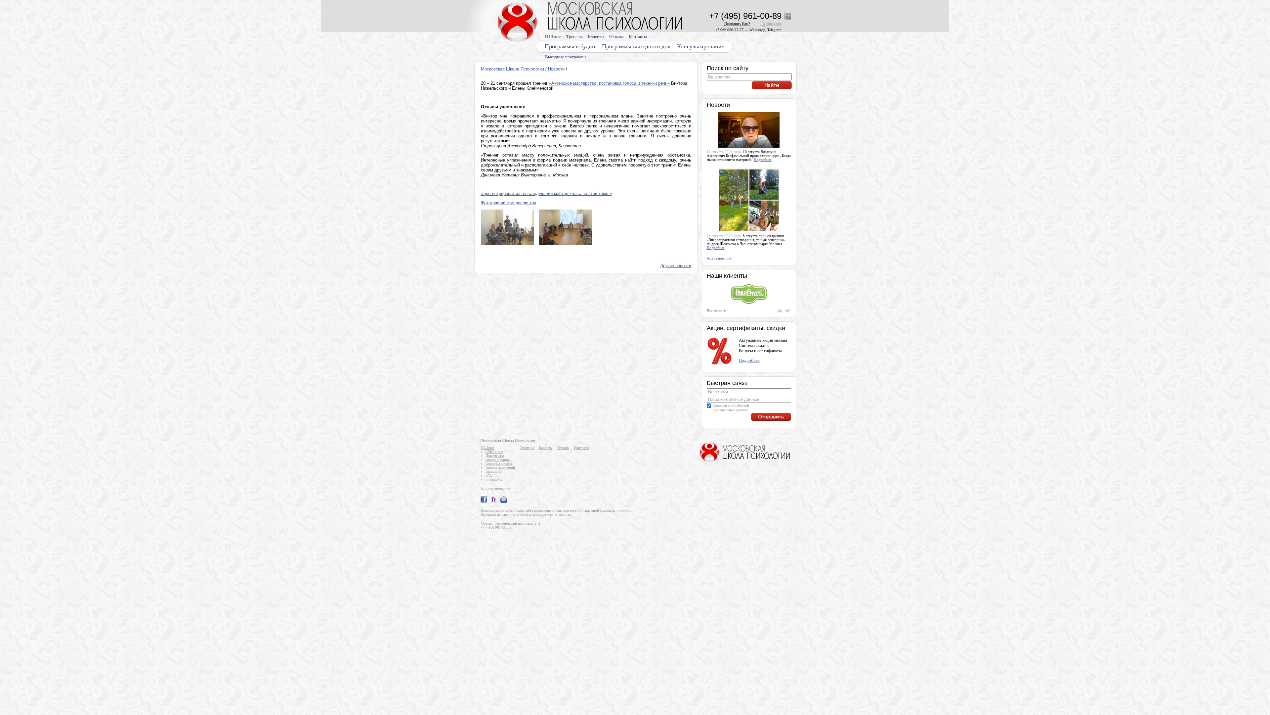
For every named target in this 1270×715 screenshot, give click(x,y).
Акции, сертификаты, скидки (746, 328)
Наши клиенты (727, 275)
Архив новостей (720, 258)
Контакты (638, 36)
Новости (556, 69)
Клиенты (596, 36)
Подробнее (763, 160)
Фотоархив (494, 479)
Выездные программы (565, 56)
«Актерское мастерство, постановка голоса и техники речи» (609, 83)
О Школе (553, 36)
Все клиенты (716, 310)
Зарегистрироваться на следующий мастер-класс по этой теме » (546, 193)
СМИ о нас (494, 451)
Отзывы (616, 36)
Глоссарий (494, 471)
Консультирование (700, 46)
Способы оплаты (499, 463)
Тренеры (574, 36)
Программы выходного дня (636, 46)
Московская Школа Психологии (512, 69)
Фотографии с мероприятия (508, 202)
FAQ (489, 475)
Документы (495, 455)
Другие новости (675, 265)
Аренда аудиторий (500, 467)
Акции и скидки (498, 459)
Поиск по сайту (727, 68)
